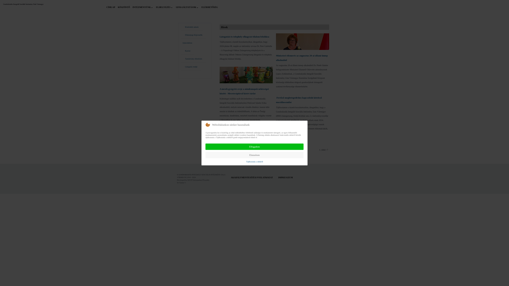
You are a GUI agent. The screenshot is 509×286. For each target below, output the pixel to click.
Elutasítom (254, 155)
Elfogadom (254, 146)
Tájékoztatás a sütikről (254, 162)
